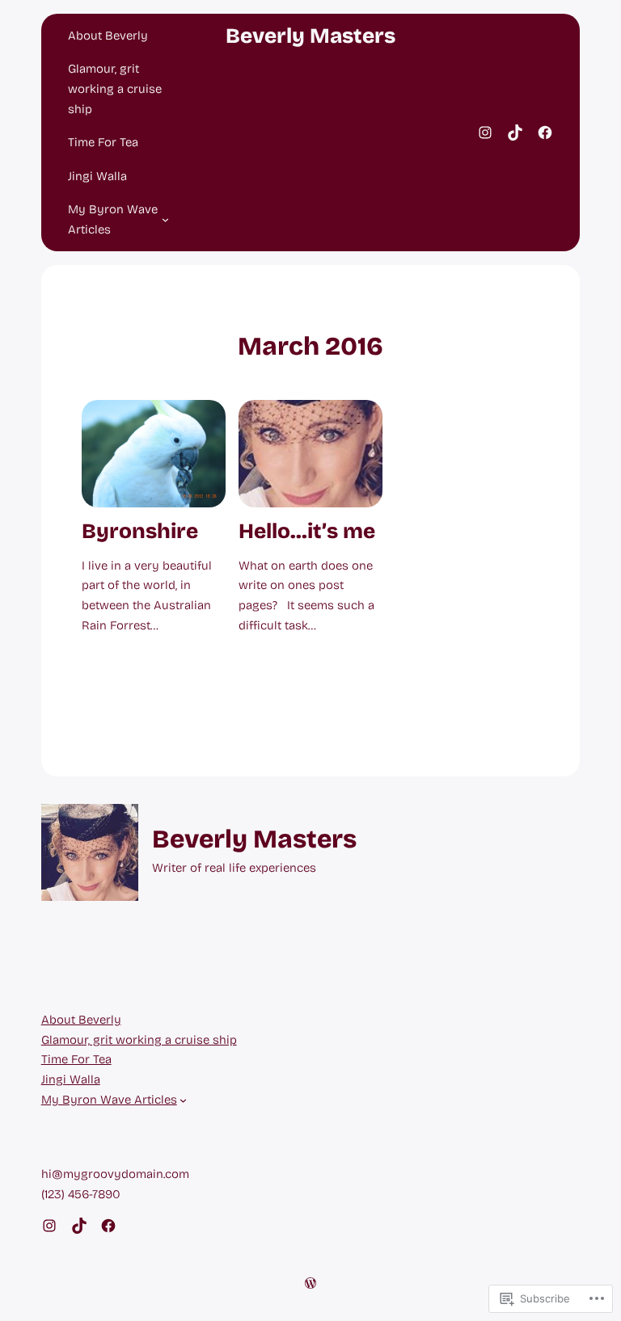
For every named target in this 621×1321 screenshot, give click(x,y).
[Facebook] (545, 132)
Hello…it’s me (307, 531)
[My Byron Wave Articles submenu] (165, 219)
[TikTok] (515, 132)
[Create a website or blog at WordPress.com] (310, 1284)
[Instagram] (485, 132)
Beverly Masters (310, 35)
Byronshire (140, 531)
